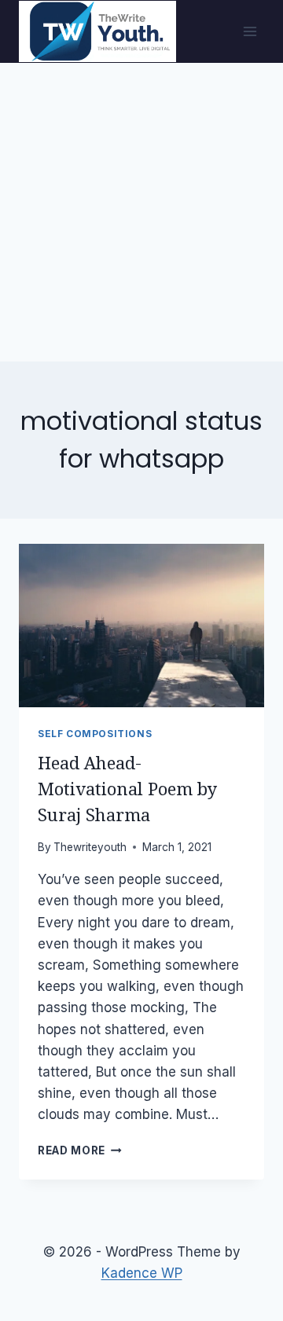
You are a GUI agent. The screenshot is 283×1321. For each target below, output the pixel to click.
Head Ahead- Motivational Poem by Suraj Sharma (127, 789)
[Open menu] (249, 31)
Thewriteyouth (90, 847)
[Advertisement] (141, 212)
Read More (80, 1150)
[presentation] (141, 625)
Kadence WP (141, 1273)
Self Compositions (95, 733)
